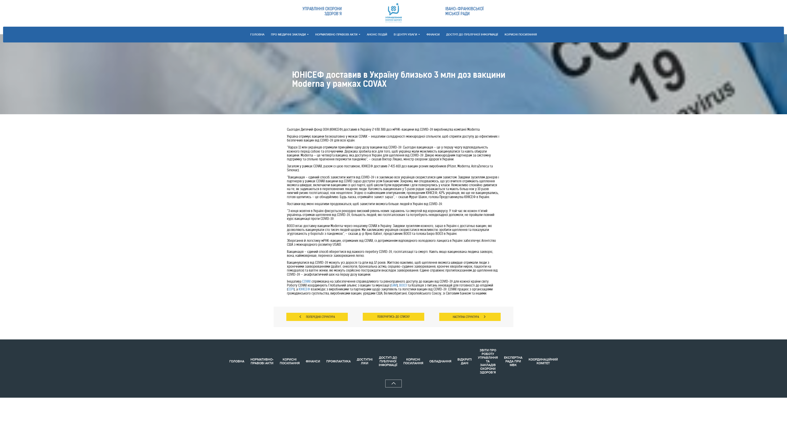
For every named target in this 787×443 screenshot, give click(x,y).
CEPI (291, 289)
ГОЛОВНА (257, 34)
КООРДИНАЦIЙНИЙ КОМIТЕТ (543, 361)
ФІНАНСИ (433, 34)
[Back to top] (393, 383)
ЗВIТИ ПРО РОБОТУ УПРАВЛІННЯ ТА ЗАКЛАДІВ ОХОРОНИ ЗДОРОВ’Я (488, 361)
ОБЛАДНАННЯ (440, 361)
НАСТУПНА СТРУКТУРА (466, 317)
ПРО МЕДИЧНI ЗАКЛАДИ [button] (289, 34)
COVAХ (306, 281)
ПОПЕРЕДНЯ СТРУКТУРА (320, 317)
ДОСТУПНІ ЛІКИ (365, 361)
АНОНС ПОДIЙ (377, 34)
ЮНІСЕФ (304, 289)
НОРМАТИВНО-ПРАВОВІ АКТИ (262, 361)
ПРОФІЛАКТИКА (338, 361)
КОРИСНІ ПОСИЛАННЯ (290, 361)
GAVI (394, 285)
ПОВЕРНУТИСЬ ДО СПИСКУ (393, 317)
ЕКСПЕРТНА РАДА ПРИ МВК (513, 361)
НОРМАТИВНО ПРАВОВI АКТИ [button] (336, 34)
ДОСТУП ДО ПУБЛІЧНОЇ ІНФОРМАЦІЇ (472, 34)
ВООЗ (403, 285)
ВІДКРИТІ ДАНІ (464, 361)
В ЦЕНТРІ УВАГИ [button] (406, 34)
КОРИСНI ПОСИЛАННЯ (521, 34)
